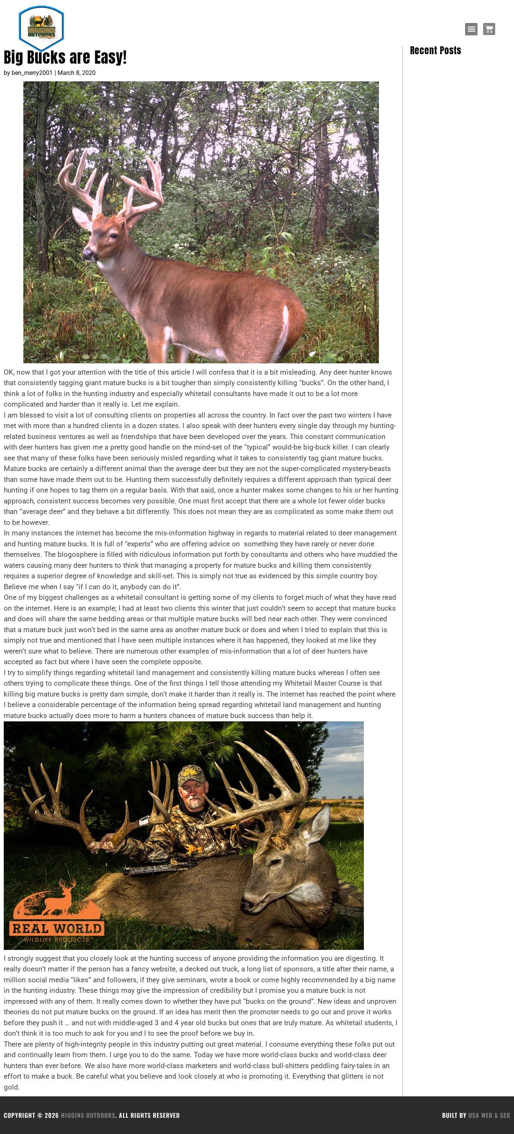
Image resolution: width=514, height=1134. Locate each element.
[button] (471, 29)
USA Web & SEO (489, 1115)
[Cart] (489, 29)
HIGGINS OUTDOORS (88, 1115)
